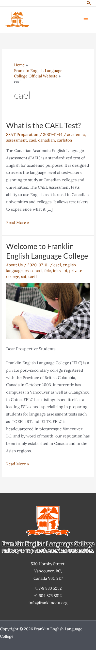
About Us (14, 264)
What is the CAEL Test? (43, 125)
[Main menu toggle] (85, 19)
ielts (57, 270)
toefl (32, 276)
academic (76, 134)
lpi (65, 270)
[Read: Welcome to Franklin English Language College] (48, 310)
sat (23, 276)
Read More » (17, 223)
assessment (16, 140)
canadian (46, 140)
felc (47, 270)
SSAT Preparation (22, 134)
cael (32, 140)
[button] (89, 3)
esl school (33, 270)
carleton (64, 140)
